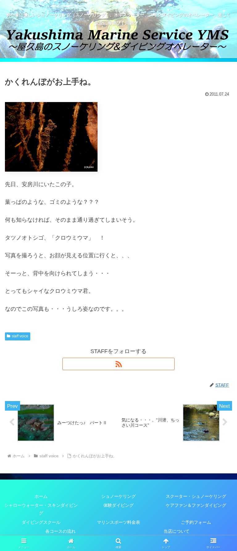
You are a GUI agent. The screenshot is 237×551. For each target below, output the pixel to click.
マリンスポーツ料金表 (118, 522)
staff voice (20, 336)
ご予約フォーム (196, 522)
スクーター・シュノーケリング (196, 496)
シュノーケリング (118, 496)
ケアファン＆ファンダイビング (196, 505)
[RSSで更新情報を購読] (118, 364)
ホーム (41, 496)
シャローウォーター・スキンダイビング (41, 509)
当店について (176, 531)
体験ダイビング (118, 505)
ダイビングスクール (41, 522)
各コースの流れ (60, 531)
